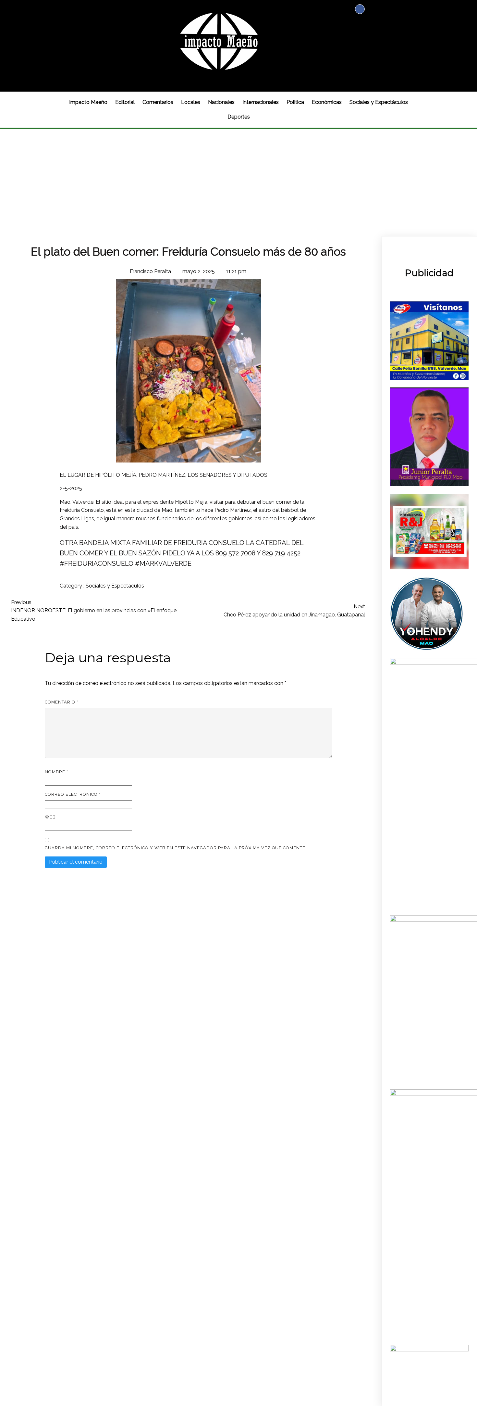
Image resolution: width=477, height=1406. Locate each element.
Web (50, 817)
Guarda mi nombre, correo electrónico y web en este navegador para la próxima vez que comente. (176, 847)
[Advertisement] (238, 177)
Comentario (61, 702)
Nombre (56, 771)
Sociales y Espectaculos (115, 586)
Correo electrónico (73, 794)
